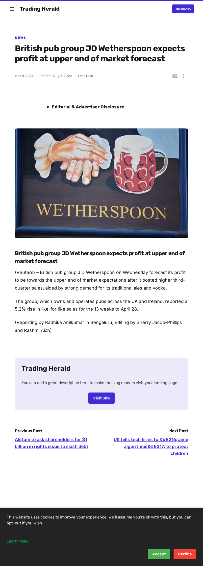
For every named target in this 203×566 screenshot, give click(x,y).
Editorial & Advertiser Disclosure (88, 107)
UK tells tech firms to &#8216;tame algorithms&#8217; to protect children (151, 446)
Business (183, 9)
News (20, 38)
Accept (159, 554)
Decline (185, 554)
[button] (12, 9)
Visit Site (101, 398)
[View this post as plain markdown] (175, 76)
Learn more (17, 541)
